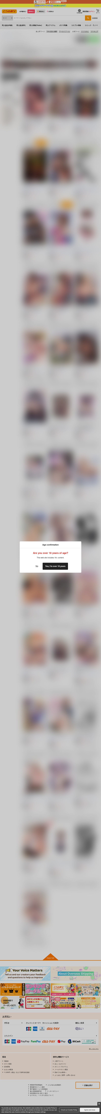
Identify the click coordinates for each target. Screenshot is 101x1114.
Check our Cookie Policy (69, 1110)
